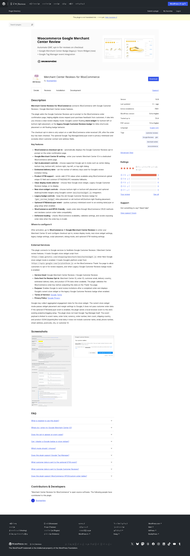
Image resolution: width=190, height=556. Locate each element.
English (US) (154, 128)
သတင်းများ (12, 527)
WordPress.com (155, 523)
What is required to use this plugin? (45, 421)
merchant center (152, 142)
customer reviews (152, 133)
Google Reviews (148, 137)
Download (153, 79)
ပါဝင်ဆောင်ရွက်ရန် (120, 523)
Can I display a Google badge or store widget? (50, 441)
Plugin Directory (14, 11)
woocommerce (153, 146)
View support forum (128, 213)
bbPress (152, 530)
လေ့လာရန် (82, 523)
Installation (60, 90)
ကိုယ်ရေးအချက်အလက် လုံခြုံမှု (18, 534)
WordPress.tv (84, 534)
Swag (117, 534)
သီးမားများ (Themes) (50, 527)
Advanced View (127, 153)
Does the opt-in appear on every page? (47, 435)
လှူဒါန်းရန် (118, 530)
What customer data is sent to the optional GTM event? (54, 462)
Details (36, 90)
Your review (125, 194)
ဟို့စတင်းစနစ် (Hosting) (18, 530)
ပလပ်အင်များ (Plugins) (52, 530)
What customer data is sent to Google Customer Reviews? (55, 469)
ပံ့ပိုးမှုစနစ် (83, 527)
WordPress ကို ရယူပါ (178, 4)
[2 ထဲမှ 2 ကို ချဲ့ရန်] (111, 338)
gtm (156, 137)
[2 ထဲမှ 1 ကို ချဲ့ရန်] (69, 338)
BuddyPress (153, 534)
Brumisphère (52, 81)
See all (156, 194)
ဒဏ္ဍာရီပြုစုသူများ (85, 530)
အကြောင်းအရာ (12, 523)
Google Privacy (54, 298)
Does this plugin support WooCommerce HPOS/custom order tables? (59, 476)
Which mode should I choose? (43, 448)
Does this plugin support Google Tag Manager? (50, 455)
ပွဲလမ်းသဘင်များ (119, 527)
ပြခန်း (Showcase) (51, 523)
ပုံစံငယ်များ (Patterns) (51, 534)
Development (75, 90)
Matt (151, 527)
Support (155, 90)
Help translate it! (111, 17)
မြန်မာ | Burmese (35, 544)
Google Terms (56, 295)
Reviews (47, 90)
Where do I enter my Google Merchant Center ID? (51, 428)
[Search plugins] (32, 25)
